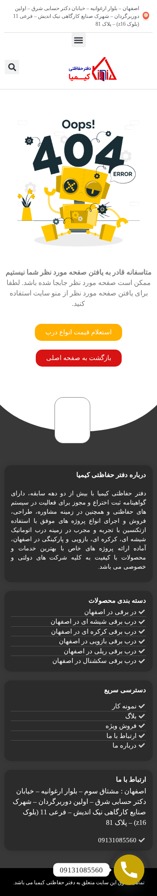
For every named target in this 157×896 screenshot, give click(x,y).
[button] (79, 40)
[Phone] (129, 870)
